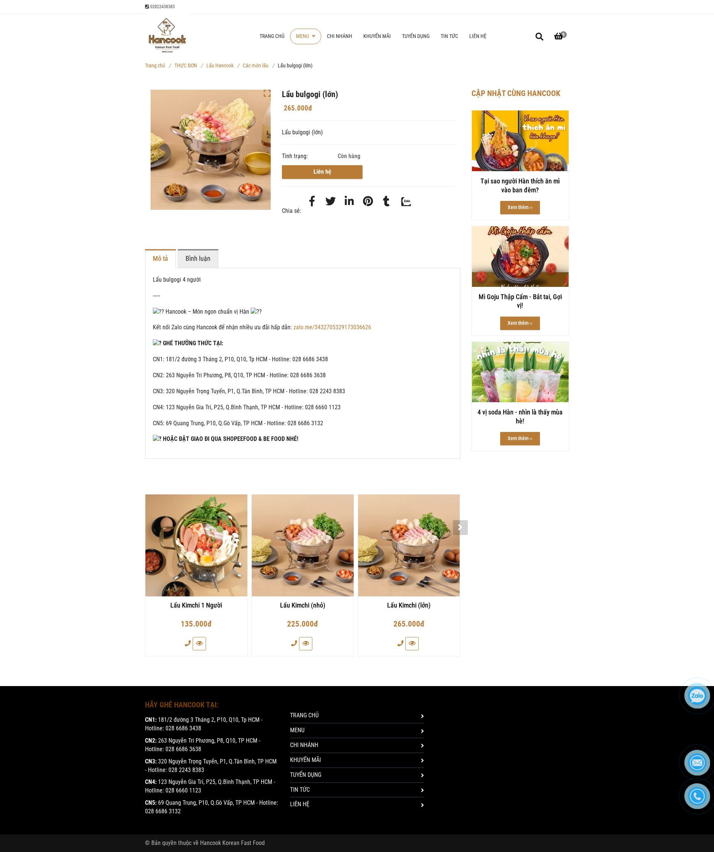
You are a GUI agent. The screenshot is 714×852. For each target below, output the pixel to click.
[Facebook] (312, 201)
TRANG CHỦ (272, 36)
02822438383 (162, 6)
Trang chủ (158, 65)
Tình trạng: (295, 156)
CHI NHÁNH (339, 36)
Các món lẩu (258, 65)
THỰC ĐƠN (188, 65)
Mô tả (160, 258)
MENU (303, 36)
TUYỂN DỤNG (416, 36)
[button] (558, 36)
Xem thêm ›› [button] (520, 207)
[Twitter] (330, 201)
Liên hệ (322, 171)
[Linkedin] (349, 201)
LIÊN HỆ (477, 36)
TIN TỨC (449, 36)
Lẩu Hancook (222, 65)
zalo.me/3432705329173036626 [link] (332, 327)
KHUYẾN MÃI (377, 36)
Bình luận (198, 258)
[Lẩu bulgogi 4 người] (367, 201)
